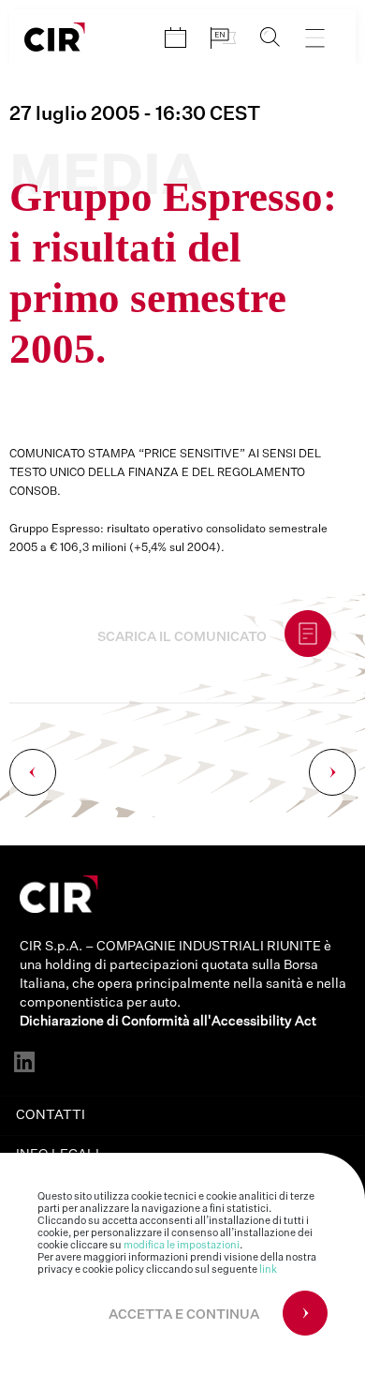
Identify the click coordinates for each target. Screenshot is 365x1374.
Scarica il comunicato (182, 637)
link (268, 1269)
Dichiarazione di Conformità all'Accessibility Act (168, 1021)
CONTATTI (50, 1115)
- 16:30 (134, 114)
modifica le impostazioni (182, 1245)
